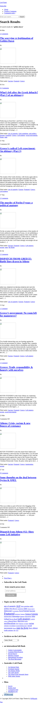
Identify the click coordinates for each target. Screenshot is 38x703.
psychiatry (26, 623)
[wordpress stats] (8, 695)
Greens (34, 614)
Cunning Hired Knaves (15, 652)
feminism (17, 614)
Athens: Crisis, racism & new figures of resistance (15, 424)
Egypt (21, 611)
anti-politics (32, 133)
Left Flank (3, 2)
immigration (29, 464)
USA (17, 630)
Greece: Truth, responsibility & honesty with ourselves (16, 368)
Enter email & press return (15, 587)
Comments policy (9, 13)
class (25, 608)
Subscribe (3, 6)
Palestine (21, 623)
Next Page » (8, 578)
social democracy (21, 626)
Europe (2, 135)
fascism (10, 81)
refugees (6, 626)
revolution (12, 626)
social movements (31, 135)
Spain (2, 137)
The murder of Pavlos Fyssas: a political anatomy (16, 204)
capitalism (20, 608)
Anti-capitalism (23, 133)
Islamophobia (28, 616)
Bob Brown (13, 608)
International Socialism (15, 657)
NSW (17, 623)
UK (14, 630)
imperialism (16, 616)
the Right (11, 247)
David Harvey (12, 654)
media (26, 621)
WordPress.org (13, 691)
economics (16, 611)
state (5, 137)
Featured (16, 81)
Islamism (22, 616)
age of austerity (13, 133)
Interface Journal (13, 655)
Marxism (21, 621)
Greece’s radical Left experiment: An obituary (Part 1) (17, 149)
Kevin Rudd (13, 619)
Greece (22, 81)
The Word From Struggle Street (18, 674)
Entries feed (12, 688)
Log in (10, 686)
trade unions (8, 630)
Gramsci (22, 614)
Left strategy (21, 135)
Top (1, 702)
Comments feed (13, 690)
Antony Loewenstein (15, 650)
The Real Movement (14, 659)
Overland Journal (13, 669)
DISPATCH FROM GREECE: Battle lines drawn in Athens (16, 260)
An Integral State (13, 667)
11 (4, 88)
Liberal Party (12, 621)
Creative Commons (10, 11)
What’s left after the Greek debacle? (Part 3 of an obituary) (19, 93)
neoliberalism (9, 623)
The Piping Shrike (14, 671)
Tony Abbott (33, 628)
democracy (8, 611)
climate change (31, 608)
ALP (18, 606)
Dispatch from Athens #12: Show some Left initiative (17, 533)
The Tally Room (13, 672)
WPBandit (33, 698)
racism (2, 247)
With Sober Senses (14, 676)
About (6, 9)
